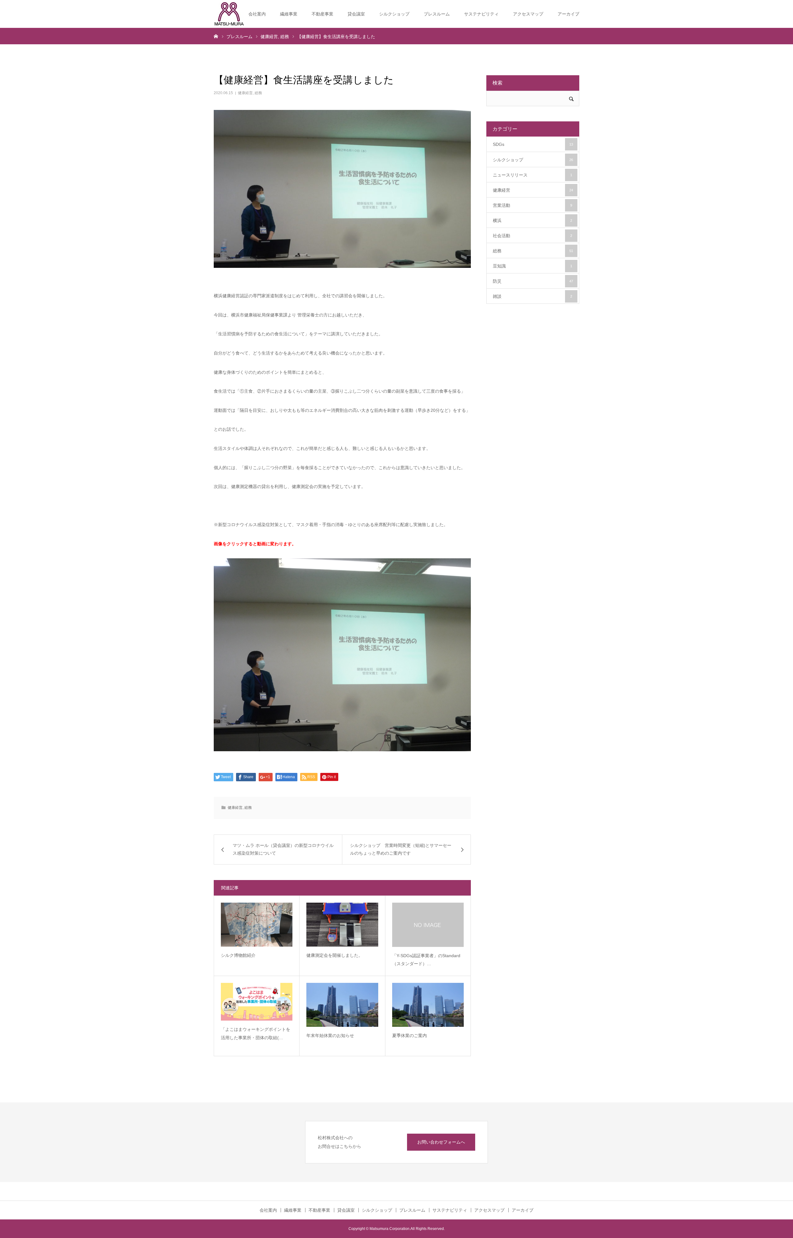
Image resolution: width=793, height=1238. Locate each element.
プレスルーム (437, 13)
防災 (533, 281)
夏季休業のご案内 (409, 1035)
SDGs (533, 144)
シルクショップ (394, 13)
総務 (258, 93)
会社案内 (257, 13)
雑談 (532, 296)
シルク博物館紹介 (238, 955)
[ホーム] (216, 36)
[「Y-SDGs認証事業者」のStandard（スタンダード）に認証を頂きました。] (428, 925)
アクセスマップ (528, 13)
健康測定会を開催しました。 (334, 955)
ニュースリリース (532, 174)
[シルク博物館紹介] (256, 925)
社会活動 (532, 235)
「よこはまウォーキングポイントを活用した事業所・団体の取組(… (255, 1033)
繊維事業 (288, 13)
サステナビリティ (481, 13)
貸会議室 (356, 13)
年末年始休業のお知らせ (330, 1035)
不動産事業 (322, 13)
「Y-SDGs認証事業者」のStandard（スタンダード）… (426, 959)
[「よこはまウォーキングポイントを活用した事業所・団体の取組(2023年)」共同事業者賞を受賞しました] (256, 1002)
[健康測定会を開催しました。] (342, 925)
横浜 (532, 220)
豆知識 (532, 266)
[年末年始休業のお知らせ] (342, 1005)
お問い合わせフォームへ (441, 1142)
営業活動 (532, 205)
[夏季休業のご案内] (428, 1005)
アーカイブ (568, 13)
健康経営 (245, 93)
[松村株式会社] (229, 14)
